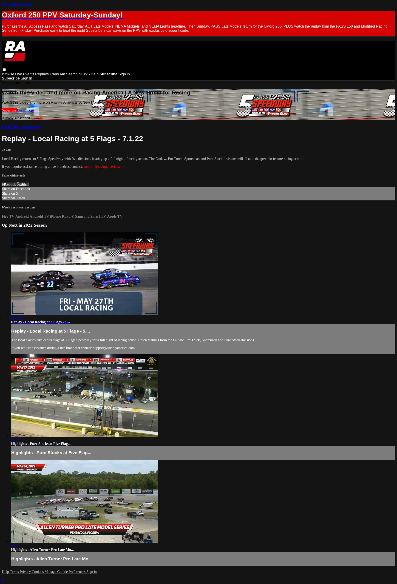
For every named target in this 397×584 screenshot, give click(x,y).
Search (72, 74)
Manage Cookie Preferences (65, 572)
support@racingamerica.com (104, 166)
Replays (42, 74)
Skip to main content (17, 4)
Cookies (38, 572)
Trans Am (58, 74)
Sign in (124, 74)
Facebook (9, 184)
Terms (15, 572)
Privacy (26, 572)
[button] (4, 69)
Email (25, 184)
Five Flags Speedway (21, 126)
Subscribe (9, 110)
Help (95, 74)
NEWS (84, 74)
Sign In (26, 78)
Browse (8, 74)
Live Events (25, 74)
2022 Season (35, 225)
